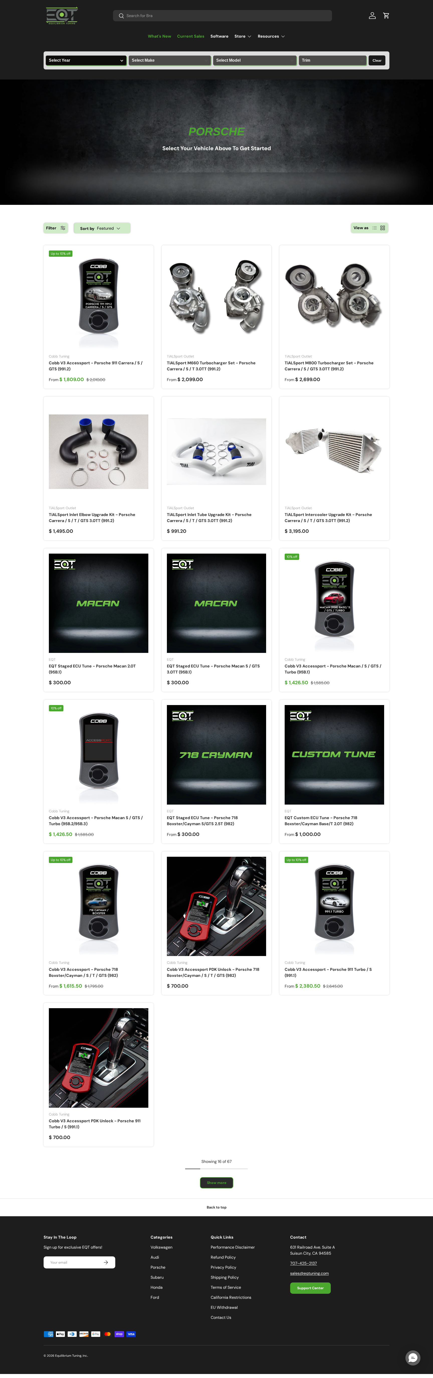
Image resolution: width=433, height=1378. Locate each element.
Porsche (158, 1267)
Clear (377, 60)
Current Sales (190, 36)
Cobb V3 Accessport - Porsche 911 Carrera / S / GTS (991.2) (96, 366)
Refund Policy (223, 1257)
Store (240, 36)
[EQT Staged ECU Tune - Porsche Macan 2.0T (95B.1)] (98, 603)
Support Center (310, 1288)
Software (219, 36)
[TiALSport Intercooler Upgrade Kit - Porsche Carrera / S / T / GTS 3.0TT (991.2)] (334, 451)
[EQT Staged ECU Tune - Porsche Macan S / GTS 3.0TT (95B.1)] (216, 603)
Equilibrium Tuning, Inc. (71, 1356)
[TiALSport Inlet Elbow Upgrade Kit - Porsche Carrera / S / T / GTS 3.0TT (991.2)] (98, 451)
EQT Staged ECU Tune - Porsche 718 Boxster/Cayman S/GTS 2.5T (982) (202, 820)
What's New (159, 36)
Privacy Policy (223, 1267)
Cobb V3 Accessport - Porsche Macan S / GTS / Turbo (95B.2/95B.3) (96, 820)
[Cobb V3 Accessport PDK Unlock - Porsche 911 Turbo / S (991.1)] (98, 1058)
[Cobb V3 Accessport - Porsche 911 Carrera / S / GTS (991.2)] (98, 300)
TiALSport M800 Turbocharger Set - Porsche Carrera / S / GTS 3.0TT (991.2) (329, 366)
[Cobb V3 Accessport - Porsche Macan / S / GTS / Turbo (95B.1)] (334, 603)
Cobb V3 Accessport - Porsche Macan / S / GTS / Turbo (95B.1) (333, 669)
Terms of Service (226, 1287)
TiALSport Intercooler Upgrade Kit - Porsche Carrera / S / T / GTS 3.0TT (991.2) (328, 517)
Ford (155, 1297)
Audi (155, 1257)
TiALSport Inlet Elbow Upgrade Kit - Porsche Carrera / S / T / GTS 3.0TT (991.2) (92, 517)
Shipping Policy (225, 1277)
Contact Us (221, 1317)
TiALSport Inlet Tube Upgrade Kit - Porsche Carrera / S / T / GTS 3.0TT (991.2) (209, 517)
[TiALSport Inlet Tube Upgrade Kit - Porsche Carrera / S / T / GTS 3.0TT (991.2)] (216, 451)
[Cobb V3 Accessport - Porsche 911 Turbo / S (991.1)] (334, 906)
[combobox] (222, 15)
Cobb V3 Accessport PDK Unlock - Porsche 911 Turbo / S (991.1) (95, 1124)
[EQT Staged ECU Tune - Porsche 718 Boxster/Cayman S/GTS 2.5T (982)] (216, 755)
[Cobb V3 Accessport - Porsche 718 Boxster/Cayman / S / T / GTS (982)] (98, 906)
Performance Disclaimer (233, 1247)
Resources (268, 36)
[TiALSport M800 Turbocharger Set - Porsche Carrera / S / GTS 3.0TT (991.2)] (334, 300)
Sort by (87, 228)
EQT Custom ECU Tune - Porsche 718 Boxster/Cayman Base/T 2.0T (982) (321, 820)
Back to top (217, 1207)
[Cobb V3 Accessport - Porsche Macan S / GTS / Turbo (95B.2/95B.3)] (98, 755)
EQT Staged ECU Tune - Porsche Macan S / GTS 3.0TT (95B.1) (213, 669)
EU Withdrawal (224, 1307)
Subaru (157, 1277)
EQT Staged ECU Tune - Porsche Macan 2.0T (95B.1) (92, 669)
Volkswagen (161, 1247)
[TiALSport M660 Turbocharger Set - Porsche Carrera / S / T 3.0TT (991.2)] (216, 300)
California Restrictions (231, 1297)
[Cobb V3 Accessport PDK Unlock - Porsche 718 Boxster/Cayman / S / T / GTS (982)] (216, 906)
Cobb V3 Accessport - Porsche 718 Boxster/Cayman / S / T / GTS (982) (83, 972)
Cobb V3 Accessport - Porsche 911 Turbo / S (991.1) (328, 972)
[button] (386, 15)
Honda (157, 1287)
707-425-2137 (303, 1263)
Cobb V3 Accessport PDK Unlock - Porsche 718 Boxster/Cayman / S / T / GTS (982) (213, 972)
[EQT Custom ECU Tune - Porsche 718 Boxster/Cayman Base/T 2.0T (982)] (334, 755)
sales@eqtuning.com (309, 1273)
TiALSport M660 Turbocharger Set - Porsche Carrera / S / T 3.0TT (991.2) (211, 366)
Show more (216, 1182)
